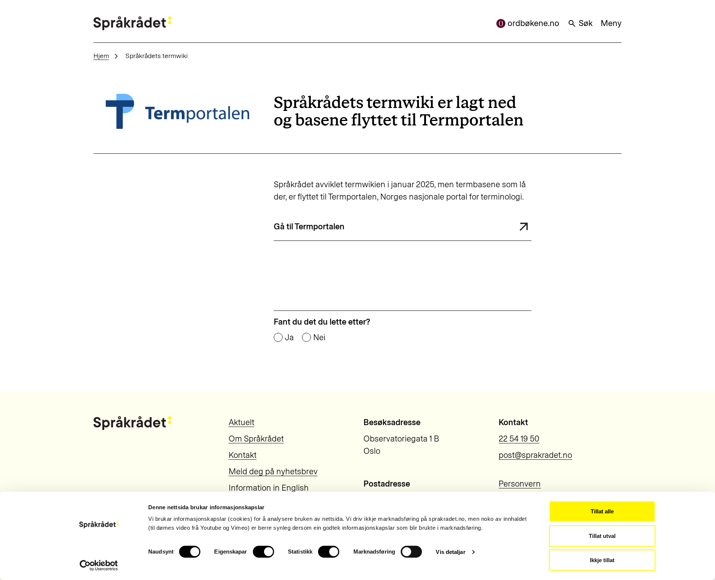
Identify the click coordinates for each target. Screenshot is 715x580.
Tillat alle (602, 511)
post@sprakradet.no (535, 455)
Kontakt (243, 455)
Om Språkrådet (256, 439)
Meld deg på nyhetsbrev (273, 471)
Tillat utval (602, 536)
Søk (585, 23)
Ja (289, 337)
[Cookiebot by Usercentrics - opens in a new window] (98, 565)
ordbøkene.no (533, 23)
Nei (319, 337)
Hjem (101, 56)
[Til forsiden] (132, 23)
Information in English (269, 488)
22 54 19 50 (519, 439)
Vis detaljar (450, 552)
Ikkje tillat (602, 560)
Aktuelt (241, 422)
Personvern (520, 484)
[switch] (263, 552)
